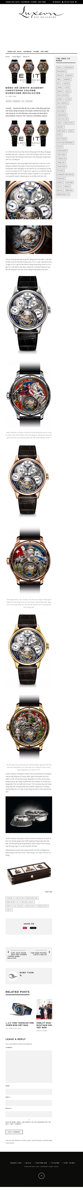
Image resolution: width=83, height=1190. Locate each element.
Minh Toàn (12, 96)
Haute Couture (62, 95)
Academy (10, 898)
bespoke (69, 75)
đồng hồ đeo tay (12, 902)
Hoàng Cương (42, 1030)
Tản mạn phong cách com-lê (39, 954)
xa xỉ (59, 186)
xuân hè (67, 186)
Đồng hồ (8, 101)
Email (8, 1097)
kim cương (61, 111)
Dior (67, 87)
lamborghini (61, 115)
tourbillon (61, 158)
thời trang (61, 154)
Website (9, 1108)
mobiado (60, 127)
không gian (61, 107)
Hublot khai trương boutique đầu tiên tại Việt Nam (49, 1025)
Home (8, 56)
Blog (17, 2)
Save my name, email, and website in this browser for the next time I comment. (28, 1123)
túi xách (60, 170)
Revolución (30, 906)
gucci (68, 91)
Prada (59, 134)
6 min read (29, 101)
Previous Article (18, 950)
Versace (60, 182)
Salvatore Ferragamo (65, 142)
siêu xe (59, 146)
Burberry (67, 79)
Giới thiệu (42, 2)
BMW (58, 79)
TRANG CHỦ (10, 2)
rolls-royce (61, 138)
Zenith (9, 910)
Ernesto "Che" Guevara (15, 906)
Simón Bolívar (42, 906)
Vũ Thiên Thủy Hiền (13, 1028)
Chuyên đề (25, 2)
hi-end (68, 99)
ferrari (59, 91)
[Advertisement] (41, 34)
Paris (71, 131)
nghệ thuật (61, 131)
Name (8, 1086)
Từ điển (34, 2)
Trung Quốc (61, 166)
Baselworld (61, 71)
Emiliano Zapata (27, 902)
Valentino (61, 178)
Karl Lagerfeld (62, 103)
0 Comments (16, 101)
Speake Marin (62, 150)
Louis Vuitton (62, 119)
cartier (66, 83)
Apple (59, 67)
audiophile (69, 67)
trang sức (61, 162)
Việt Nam (69, 182)
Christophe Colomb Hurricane (26, 898)
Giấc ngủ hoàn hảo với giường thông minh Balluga (17, 955)
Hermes (59, 99)
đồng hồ (69, 190)
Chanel (59, 87)
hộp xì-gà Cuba (41, 841)
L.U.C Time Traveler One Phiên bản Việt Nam (20, 1024)
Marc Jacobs (68, 123)
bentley (60, 75)
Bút (58, 83)
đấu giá (60, 190)
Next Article (41, 950)
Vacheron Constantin (65, 174)
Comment (9, 1047)
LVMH (59, 123)
